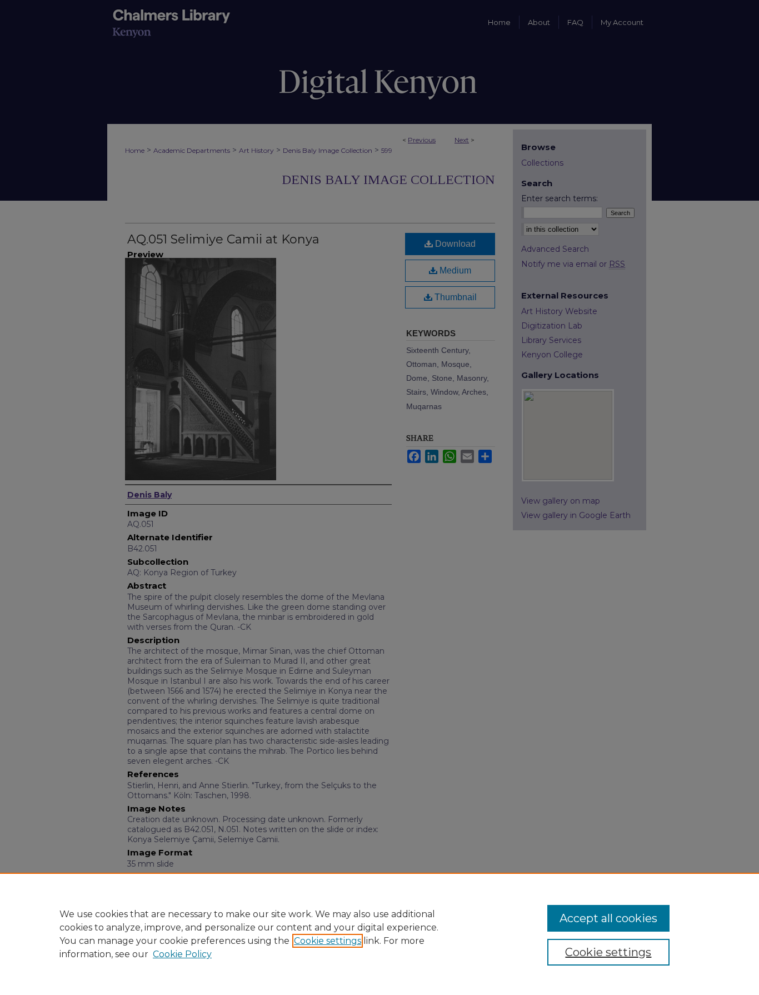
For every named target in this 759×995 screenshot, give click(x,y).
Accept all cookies (608, 918)
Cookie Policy (182, 954)
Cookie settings (327, 941)
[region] (379, 934)
